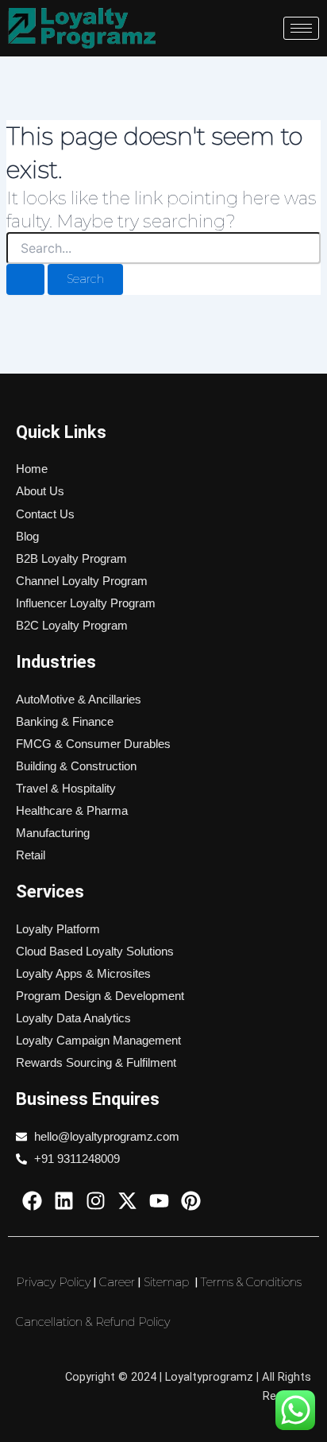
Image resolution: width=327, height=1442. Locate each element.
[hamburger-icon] (301, 28)
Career (117, 1282)
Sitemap (166, 1282)
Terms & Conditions (251, 1282)
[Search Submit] (25, 279)
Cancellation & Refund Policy (93, 1322)
